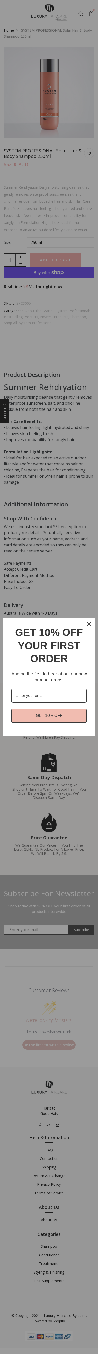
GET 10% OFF (49, 715)
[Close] (89, 624)
